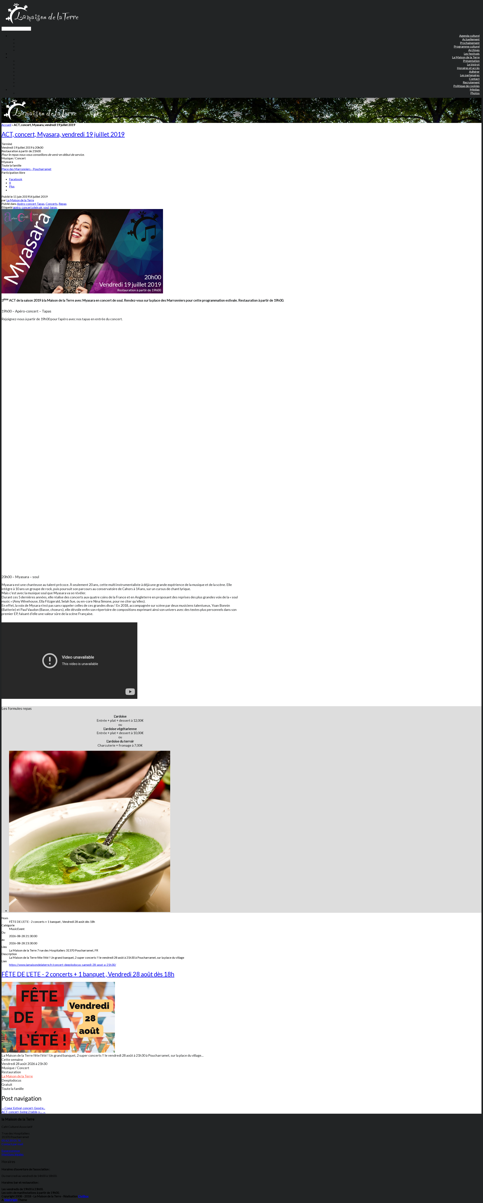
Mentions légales (13, 1154)
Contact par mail (12, 1144)
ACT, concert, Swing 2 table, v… (24, 1111)
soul (46, 207)
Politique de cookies (466, 86)
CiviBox (83, 1196)
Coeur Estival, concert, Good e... (23, 1108)
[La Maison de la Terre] (42, 25)
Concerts (52, 203)
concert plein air (32, 207)
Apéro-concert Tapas (31, 203)
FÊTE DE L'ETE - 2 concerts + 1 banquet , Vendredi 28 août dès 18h (88, 974)
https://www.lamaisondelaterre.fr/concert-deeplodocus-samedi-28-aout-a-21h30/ (62, 964)
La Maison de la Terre (20, 200)
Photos (475, 93)
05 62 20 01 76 (11, 1140)
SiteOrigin (10, 1199)
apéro (17, 207)
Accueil (6, 125)
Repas (63, 203)
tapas (53, 207)
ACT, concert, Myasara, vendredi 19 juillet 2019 (63, 134)
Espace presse (11, 1150)
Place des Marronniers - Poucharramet (26, 169)
